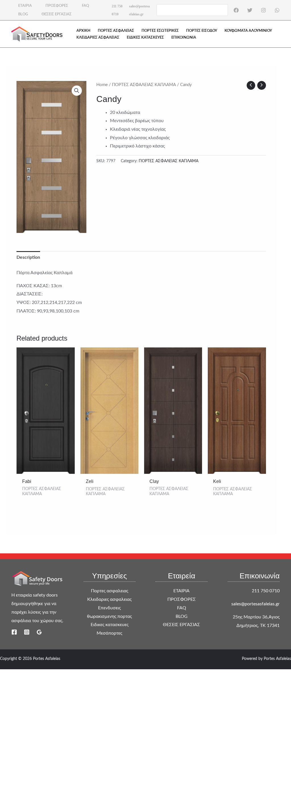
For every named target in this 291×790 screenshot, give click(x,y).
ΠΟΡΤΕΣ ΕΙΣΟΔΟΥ (201, 31)
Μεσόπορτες (109, 633)
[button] (77, 91)
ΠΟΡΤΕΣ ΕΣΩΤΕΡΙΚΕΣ (160, 31)
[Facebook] (236, 10)
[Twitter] (249, 10)
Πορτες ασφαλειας (109, 591)
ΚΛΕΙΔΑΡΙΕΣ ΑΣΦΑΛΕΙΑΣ (97, 37)
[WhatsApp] (277, 10)
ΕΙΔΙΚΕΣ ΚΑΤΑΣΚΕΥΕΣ (145, 37)
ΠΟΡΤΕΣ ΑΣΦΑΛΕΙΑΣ (116, 31)
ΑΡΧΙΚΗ (83, 31)
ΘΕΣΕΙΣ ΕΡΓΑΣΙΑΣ (56, 14)
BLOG (23, 14)
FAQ (85, 6)
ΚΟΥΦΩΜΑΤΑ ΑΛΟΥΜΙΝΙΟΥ (248, 31)
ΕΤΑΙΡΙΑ (25, 6)
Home (102, 85)
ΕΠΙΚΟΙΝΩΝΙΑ (183, 37)
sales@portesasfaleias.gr (255, 604)
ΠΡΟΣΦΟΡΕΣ (56, 6)
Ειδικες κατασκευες (109, 624)
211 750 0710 (266, 591)
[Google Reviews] (39, 632)
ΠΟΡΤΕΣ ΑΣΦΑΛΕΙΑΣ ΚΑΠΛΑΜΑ (144, 85)
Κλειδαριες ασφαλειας (109, 599)
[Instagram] (263, 10)
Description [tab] (28, 257)
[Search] (224, 10)
